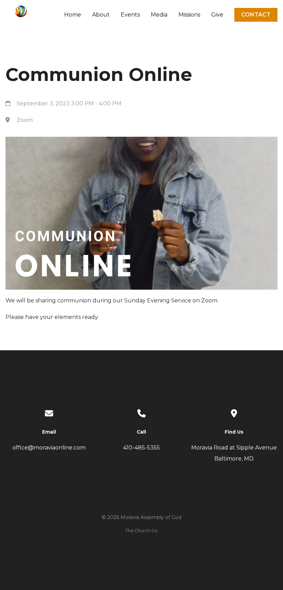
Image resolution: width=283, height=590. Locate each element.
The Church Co (141, 530)
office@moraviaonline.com (49, 447)
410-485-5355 (141, 447)
